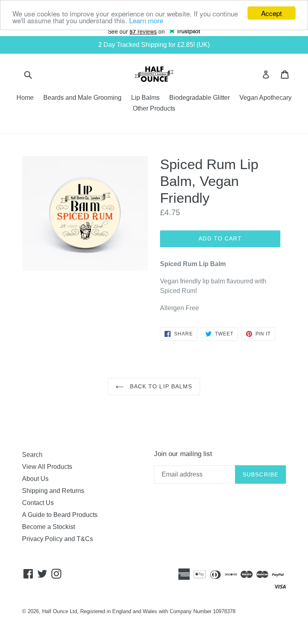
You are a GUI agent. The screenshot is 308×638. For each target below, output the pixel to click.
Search (32, 454)
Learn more (146, 20)
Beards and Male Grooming (82, 97)
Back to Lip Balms (160, 386)
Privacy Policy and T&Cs (57, 538)
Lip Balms (145, 97)
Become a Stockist (48, 526)
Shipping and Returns (53, 490)
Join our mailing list (183, 454)
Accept (271, 13)
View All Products (47, 466)
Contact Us (38, 502)
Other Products (154, 108)
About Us (35, 478)
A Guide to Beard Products (59, 514)
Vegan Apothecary (265, 97)
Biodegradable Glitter (199, 97)
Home (25, 97)
